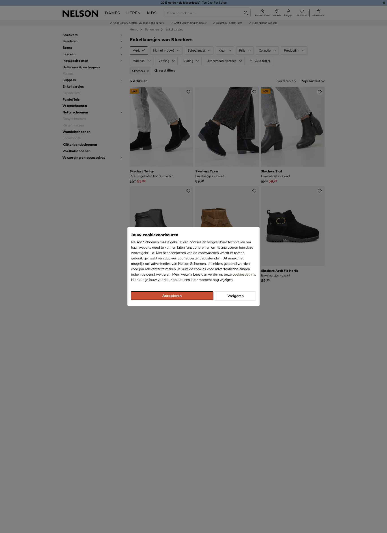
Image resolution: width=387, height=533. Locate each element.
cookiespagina (243, 274)
